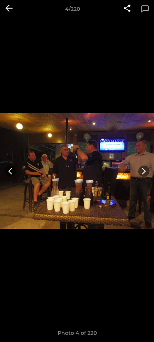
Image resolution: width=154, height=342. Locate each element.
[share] (127, 9)
